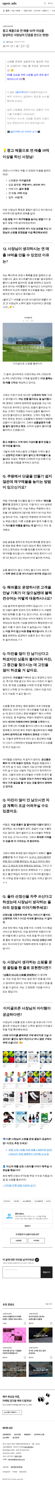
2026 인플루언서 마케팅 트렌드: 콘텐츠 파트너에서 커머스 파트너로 (12, 1317)
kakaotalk (22, 1472)
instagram (6, 1472)
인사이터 (37, 11)
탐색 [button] (7, 11)
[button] (49, 1304)
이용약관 (6, 1467)
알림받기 (28, 1226)
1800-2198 (18, 1456)
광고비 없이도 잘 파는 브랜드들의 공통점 (37, 1317)
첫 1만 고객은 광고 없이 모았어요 (37, 1352)
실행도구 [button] (45, 11)
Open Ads (10, 3)
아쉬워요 (36, 1241)
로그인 (50, 3)
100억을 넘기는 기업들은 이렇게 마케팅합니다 (12, 1352)
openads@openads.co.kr (16, 1459)
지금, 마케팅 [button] (15, 11)
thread (14, 1472)
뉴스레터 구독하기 (10, 1412)
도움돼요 (19, 1241)
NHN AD (8, 1427)
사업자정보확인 (28, 1447)
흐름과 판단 (28, 11)
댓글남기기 (46, 1272)
